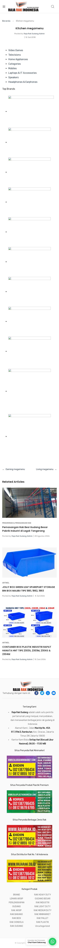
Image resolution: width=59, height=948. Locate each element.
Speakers (13, 77)
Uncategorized (42, 926)
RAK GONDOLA (16, 922)
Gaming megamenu (15, 469)
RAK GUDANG (16, 926)
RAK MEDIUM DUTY (42, 910)
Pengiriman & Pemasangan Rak (16, 523)
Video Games (15, 50)
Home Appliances (18, 59)
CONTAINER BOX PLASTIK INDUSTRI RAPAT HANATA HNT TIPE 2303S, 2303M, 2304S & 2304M (26, 650)
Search (52, 6)
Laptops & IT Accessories (22, 72)
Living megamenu (44, 469)
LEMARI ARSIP (16, 898)
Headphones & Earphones (22, 81)
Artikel (5, 583)
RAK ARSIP (16, 910)
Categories (14, 63)
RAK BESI (16, 918)
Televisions (14, 54)
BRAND (16, 894)
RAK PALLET (42, 918)
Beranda (6, 21)
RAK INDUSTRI (42, 902)
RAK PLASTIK (42, 922)
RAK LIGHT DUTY (42, 906)
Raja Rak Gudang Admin (34, 34)
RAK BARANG (16, 914)
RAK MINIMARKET (42, 914)
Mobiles (12, 68)
